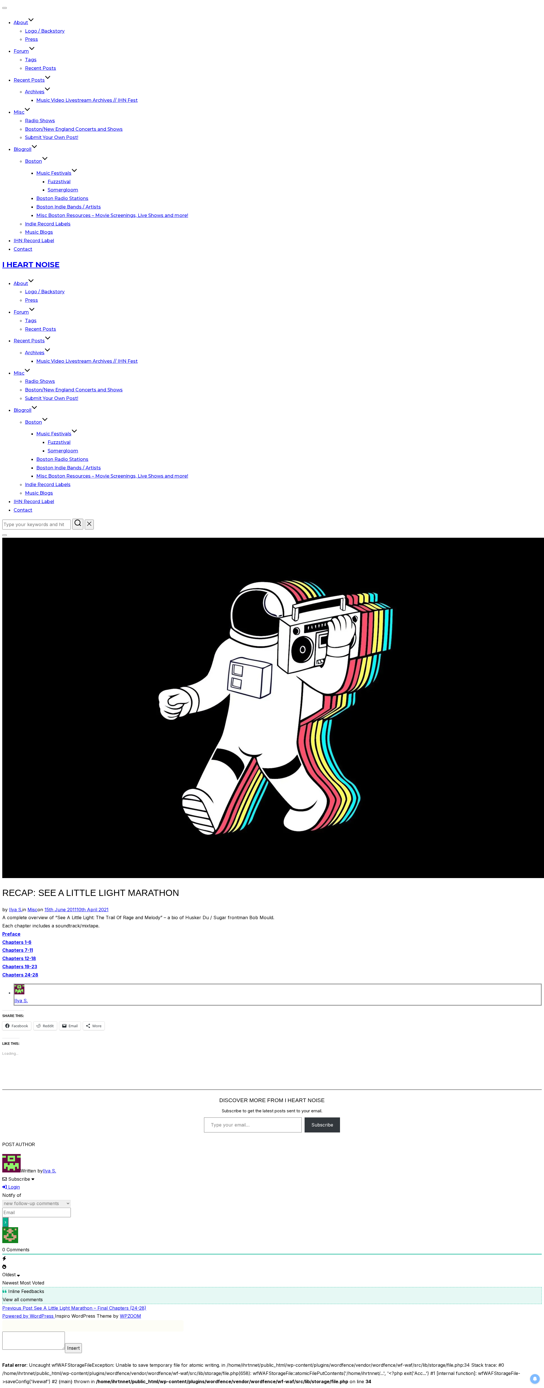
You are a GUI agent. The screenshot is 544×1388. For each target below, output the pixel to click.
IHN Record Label (34, 240)
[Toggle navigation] (4, 8)
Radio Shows (40, 120)
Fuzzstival (59, 181)
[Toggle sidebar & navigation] (4, 535)
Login (13, 1187)
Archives (34, 91)
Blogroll (22, 149)
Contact (23, 249)
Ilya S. (15, 909)
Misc (19, 112)
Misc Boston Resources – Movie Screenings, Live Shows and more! (112, 215)
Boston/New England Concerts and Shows (74, 129)
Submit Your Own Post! (51, 137)
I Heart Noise (31, 264)
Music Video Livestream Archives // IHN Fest (87, 100)
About (21, 22)
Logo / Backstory (45, 31)
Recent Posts (40, 68)
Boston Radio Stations (62, 198)
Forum (21, 51)
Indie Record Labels (48, 224)
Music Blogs (39, 232)
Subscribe (322, 1125)
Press (31, 39)
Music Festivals (53, 173)
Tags (31, 59)
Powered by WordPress (28, 1316)
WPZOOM (130, 1316)
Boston (33, 161)
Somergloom (63, 190)
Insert (73, 1348)
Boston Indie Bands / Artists (68, 207)
